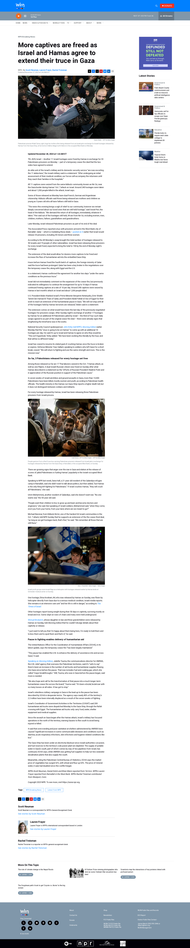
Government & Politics (159, 83)
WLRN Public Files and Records (148, 910)
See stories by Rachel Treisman (32, 848)
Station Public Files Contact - (147, 920)
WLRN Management (145, 928)
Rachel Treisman (59, 70)
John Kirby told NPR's (79, 327)
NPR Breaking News (26, 37)
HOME (18, 23)
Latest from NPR (54, 790)
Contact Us (73, 915)
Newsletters (59, 23)
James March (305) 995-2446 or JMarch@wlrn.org (149, 924)
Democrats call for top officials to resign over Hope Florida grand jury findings (161, 116)
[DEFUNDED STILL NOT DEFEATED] (155, 53)
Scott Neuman (32, 70)
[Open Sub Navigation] (29, 23)
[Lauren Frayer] (23, 827)
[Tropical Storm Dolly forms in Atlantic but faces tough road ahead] (146, 155)
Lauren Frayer (45, 70)
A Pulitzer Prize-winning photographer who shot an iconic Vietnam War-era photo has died (101, 871)
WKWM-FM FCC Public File (112, 927)
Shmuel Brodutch (35, 620)
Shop (105, 910)
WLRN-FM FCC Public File (112, 925)
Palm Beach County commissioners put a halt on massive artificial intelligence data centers (162, 93)
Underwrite (73, 925)
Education (158, 130)
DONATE (168, 6)
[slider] (28, 16)
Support (78, 23)
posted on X (78, 232)
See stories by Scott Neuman (31, 813)
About (89, 23)
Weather (157, 151)
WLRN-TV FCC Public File (112, 924)
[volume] (25, 16)
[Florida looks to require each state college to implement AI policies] (146, 134)
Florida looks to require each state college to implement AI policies (161, 138)
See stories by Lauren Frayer (43, 829)
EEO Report (142, 915)
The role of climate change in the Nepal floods (35, 869)
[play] (18, 16)
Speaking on (40, 661)
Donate (72, 920)
